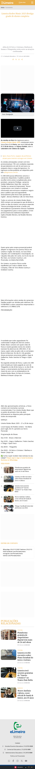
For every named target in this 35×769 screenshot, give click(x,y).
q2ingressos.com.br (11, 172)
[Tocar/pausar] (29, 767)
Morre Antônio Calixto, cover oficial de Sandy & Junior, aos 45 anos (23, 498)
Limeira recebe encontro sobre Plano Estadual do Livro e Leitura (23, 478)
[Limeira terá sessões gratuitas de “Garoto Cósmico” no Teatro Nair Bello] (9, 488)
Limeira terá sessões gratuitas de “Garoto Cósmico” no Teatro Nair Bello (25, 675)
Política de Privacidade (17, 756)
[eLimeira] (17, 727)
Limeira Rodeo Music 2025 (10, 142)
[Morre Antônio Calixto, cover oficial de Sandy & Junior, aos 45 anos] (9, 499)
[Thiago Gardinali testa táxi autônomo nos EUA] (9, 508)
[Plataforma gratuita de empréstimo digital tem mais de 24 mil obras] (9, 470)
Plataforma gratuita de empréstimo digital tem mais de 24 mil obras (23, 469)
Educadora (20, 767)
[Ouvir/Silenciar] (31, 767)
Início (2, 7)
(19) (28, 746)
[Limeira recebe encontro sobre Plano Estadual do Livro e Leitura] (9, 479)
